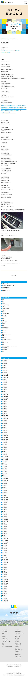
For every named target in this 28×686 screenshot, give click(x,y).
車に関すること (5, 347)
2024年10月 (5, 398)
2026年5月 (4, 365)
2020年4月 (4, 490)
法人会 (3, 303)
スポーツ (4, 310)
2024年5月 (4, 406)
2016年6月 (4, 569)
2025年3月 (4, 389)
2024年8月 (4, 401)
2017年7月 (4, 547)
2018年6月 (4, 528)
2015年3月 (4, 595)
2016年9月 (4, 564)
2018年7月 (4, 526)
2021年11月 (5, 458)
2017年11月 (5, 540)
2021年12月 (5, 456)
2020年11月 (5, 478)
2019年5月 (4, 509)
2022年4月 (4, 449)
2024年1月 (4, 413)
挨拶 (3, 301)
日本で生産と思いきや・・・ (7, 287)
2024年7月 (4, 403)
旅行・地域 (4, 332)
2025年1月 (4, 392)
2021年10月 (5, 459)
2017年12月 (5, 538)
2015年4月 (4, 593)
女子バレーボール (5, 283)
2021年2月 (4, 473)
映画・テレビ (4, 335)
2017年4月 (4, 552)
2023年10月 (5, 418)
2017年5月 (4, 550)
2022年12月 (5, 435)
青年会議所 (4, 349)
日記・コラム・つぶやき (6, 334)
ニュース (4, 315)
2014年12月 (5, 600)
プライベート (4, 316)
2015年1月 (4, 598)
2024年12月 (5, 394)
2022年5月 (4, 447)
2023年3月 (4, 430)
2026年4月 (4, 367)
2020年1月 (4, 495)
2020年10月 (5, 480)
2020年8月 (4, 483)
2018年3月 (4, 533)
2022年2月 (4, 452)
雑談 (3, 299)
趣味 (3, 344)
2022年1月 (4, 454)
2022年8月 (4, 442)
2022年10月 (5, 439)
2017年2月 (4, 555)
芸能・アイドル (5, 342)
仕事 (3, 320)
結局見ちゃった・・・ (6, 290)
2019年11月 (5, 499)
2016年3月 (4, 574)
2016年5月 (4, 571)
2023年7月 (4, 423)
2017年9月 (4, 543)
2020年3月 (4, 492)
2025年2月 (4, 391)
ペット (3, 318)
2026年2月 (4, 370)
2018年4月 (4, 531)
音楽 (3, 351)
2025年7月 (4, 382)
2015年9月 (4, 584)
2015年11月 (5, 581)
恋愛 (3, 325)
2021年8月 (4, 463)
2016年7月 (4, 567)
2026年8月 (4, 360)
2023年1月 (4, 434)
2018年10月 (5, 521)
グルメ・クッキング (6, 308)
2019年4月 (4, 511)
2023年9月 (4, 420)
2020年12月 (5, 476)
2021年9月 (4, 461)
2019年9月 (4, 502)
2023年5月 (4, 427)
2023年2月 (4, 432)
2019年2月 (4, 514)
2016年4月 (4, 572)
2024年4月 (4, 408)
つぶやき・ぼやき (5, 313)
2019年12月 (5, 497)
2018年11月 (5, 519)
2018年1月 (4, 536)
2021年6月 (4, 466)
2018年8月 (4, 524)
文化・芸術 (4, 330)
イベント (4, 306)
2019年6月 (4, 507)
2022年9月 (4, 440)
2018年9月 (4, 523)
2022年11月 (5, 437)
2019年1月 (4, 516)
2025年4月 (4, 387)
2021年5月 (4, 468)
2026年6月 (4, 363)
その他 (3, 311)
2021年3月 (4, 471)
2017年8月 (4, 545)
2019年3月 (4, 512)
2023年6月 (4, 425)
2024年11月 (5, 396)
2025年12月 (5, 374)
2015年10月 (5, 583)
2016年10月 (5, 562)
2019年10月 (5, 500)
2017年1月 (4, 557)
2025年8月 (4, 380)
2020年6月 (4, 487)
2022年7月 (4, 444)
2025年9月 (4, 379)
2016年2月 (4, 576)
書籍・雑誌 (4, 337)
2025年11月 (5, 375)
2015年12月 (5, 579)
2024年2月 (4, 411)
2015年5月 (4, 591)
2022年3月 (4, 451)
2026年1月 (4, 372)
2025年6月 (4, 384)
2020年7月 (4, 485)
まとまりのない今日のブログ (8, 285)
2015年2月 (4, 596)
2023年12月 (5, 415)
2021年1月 (4, 475)
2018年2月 (4, 535)
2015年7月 (4, 588)
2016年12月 (5, 559)
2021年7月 (4, 464)
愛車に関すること (5, 327)
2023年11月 (5, 416)
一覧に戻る (14, 275)
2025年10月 (5, 377)
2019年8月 (4, 504)
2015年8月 (4, 586)
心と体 (3, 323)
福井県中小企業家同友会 (7, 339)
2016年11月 (5, 560)
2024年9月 (4, 399)
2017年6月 (4, 548)
